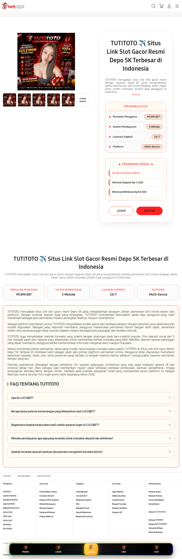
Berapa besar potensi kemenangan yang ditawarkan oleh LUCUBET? (91, 411)
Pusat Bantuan (82, 492)
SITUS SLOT (7, 521)
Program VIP (117, 512)
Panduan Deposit (46, 508)
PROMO (25, 552)
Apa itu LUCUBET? (91, 398)
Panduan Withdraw (47, 512)
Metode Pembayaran (47, 504)
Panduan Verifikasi (119, 508)
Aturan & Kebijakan (156, 500)
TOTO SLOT (7, 517)
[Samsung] (10, 5)
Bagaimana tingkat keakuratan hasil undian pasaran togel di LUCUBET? (91, 424)
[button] (161, 6)
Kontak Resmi (154, 504)
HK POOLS (7, 525)
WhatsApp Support (83, 500)
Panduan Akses (155, 492)
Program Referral (46, 517)
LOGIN (121, 210)
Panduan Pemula (155, 496)
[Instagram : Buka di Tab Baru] (172, 555)
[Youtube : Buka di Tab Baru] (177, 555)
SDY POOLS (7, 529)
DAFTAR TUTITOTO (10, 500)
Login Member (118, 492)
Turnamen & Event (46, 496)
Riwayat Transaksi (119, 504)
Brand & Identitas (155, 532)
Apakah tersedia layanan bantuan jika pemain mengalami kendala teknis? (91, 451)
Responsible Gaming (84, 517)
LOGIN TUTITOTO (9, 496)
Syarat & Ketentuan (83, 512)
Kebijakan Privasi (83, 508)
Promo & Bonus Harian (48, 492)
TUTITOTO (7, 492)
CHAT (156, 552)
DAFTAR (149, 210)
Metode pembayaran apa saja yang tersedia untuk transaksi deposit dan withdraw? (91, 438)
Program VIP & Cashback (49, 500)
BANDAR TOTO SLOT (11, 508)
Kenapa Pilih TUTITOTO (158, 524)
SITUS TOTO (7, 512)
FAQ (77, 504)
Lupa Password (118, 500)
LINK (123, 552)
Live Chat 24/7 (81, 496)
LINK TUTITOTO (9, 504)
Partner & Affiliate (156, 528)
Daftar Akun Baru (119, 496)
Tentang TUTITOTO (156, 520)
